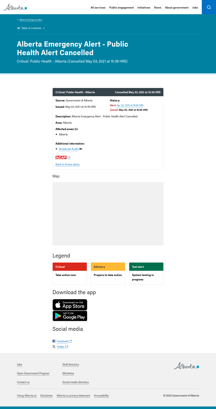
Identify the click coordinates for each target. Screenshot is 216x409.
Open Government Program (33, 373)
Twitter (61, 346)
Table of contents (31, 28)
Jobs (195, 7)
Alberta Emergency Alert (30, 19)
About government (176, 7)
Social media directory (75, 382)
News (157, 7)
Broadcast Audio (69, 149)
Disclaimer (46, 395)
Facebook (62, 341)
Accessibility (101, 395)
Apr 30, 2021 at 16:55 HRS (130, 105)
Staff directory (70, 364)
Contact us (23, 382)
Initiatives (144, 7)
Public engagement (121, 7)
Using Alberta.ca (27, 395)
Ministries (68, 373)
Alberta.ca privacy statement (73, 395)
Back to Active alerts (68, 164)
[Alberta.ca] (15, 7)
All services (98, 7)
